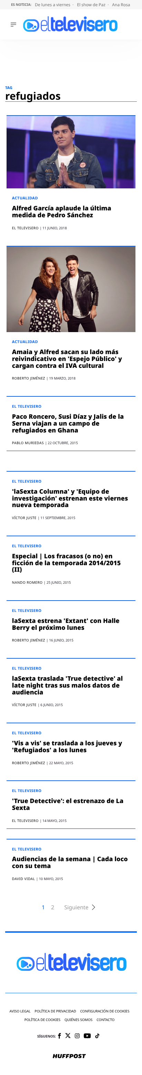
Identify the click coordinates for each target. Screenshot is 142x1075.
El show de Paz (91, 5)
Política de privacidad (55, 1011)
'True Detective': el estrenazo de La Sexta (67, 804)
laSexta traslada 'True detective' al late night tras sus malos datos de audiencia (67, 685)
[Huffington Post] (69, 1057)
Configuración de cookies (105, 1011)
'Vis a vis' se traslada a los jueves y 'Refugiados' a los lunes (67, 746)
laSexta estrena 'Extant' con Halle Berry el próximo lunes (66, 624)
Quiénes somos (78, 1020)
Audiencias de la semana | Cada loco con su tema (70, 862)
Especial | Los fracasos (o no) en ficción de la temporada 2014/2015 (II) (66, 563)
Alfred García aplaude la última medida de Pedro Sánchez (61, 211)
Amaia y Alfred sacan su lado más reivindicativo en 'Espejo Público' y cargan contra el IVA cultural (67, 359)
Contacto (105, 1020)
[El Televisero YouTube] (87, 1036)
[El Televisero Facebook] (59, 1036)
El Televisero (27, 406)
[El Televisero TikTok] (97, 1036)
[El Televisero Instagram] (77, 1036)
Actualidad (25, 198)
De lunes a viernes (53, 5)
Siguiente (76, 907)
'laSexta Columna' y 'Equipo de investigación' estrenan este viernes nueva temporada (70, 498)
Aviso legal (20, 1011)
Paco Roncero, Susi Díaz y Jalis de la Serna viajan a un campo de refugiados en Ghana (68, 424)
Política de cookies (42, 1020)
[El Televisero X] (68, 1036)
